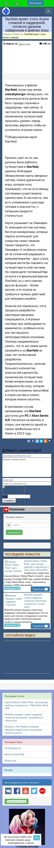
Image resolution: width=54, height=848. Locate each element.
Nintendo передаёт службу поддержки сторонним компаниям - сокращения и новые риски (36, 600)
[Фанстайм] (24, 44)
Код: (4, 496)
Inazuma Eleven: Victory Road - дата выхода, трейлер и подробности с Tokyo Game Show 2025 (36, 565)
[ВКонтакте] (28, 441)
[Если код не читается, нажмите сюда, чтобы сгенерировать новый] (13, 489)
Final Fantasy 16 (13, 748)
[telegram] (37, 441)
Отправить (9, 500)
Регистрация (35, 2)
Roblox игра (10, 760)
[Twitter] (41, 441)
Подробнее (40, 589)
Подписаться (14, 532)
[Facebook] (33, 441)
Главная (7, 34)
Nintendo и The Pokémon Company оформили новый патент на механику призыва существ (23, 729)
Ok (36, 837)
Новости (17, 34)
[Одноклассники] (45, 441)
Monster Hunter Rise (14, 754)
